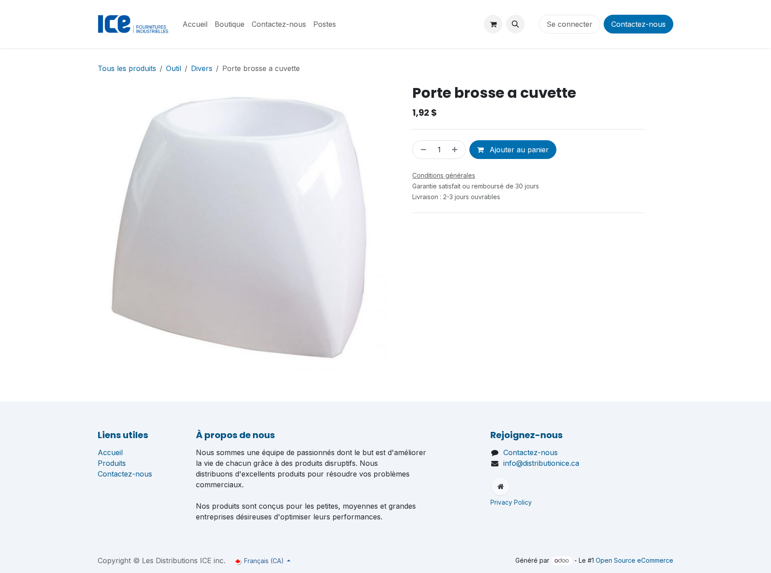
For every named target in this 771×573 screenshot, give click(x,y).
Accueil (110, 452)
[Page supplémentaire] (501, 486)
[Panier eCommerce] (493, 24)
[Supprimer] (422, 150)
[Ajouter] (456, 150)
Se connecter (570, 24)
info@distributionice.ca (541, 463)
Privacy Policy (512, 502)
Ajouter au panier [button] (518, 149)
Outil (173, 68)
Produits (112, 463)
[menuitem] (195, 24)
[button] (515, 24)
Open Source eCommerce (634, 560)
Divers (201, 68)
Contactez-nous (638, 24)
